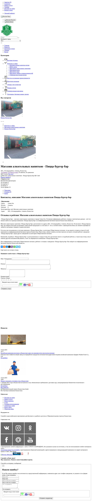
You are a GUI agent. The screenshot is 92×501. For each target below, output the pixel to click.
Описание (7, 190)
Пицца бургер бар (6, 118)
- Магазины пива (13, 71)
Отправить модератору (46, 498)
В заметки (22, 172)
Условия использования (11, 404)
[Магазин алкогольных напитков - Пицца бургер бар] (20, 162)
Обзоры (6, 50)
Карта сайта (8, 407)
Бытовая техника (12, 60)
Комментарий (5, 276)
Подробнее (4, 358)
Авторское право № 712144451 (10, 450)
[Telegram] (19, 247)
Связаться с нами (9, 405)
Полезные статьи (9, 48)
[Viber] (12, 247)
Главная (6, 45)
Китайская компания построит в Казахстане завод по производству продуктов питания (27, 353)
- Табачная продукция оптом (17, 75)
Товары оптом (11, 88)
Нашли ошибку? (6, 177)
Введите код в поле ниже (10, 282)
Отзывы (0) (7, 192)
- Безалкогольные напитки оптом (18, 65)
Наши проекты (8, 401)
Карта (6, 193)
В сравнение (30, 172)
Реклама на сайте (9, 397)
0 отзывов (4, 172)
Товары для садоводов (14, 84)
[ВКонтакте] (2, 247)
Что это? (10, 174)
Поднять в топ (5, 179)
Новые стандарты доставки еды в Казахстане (14, 381)
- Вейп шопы (12, 67)
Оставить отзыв (13, 172)
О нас (6, 402)
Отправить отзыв (6, 288)
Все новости (4, 387)
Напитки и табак (12, 63)
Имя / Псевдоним (6, 259)
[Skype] (17, 247)
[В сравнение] (1, 121)
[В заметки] (3, 121)
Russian (13, 20)
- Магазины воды (14, 70)
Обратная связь (9, 409)
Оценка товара (5, 278)
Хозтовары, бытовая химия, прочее (18, 94)
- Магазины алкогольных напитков (19, 68)
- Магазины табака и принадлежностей (20, 73)
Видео (6, 52)
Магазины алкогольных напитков (14, 127)
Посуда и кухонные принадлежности (18, 78)
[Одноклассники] (4, 247)
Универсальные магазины (15, 91)
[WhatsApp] (14, 247)
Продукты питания (13, 81)
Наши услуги (8, 399)
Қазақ (11, 22)
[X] (9, 247)
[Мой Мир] (7, 247)
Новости (7, 47)
